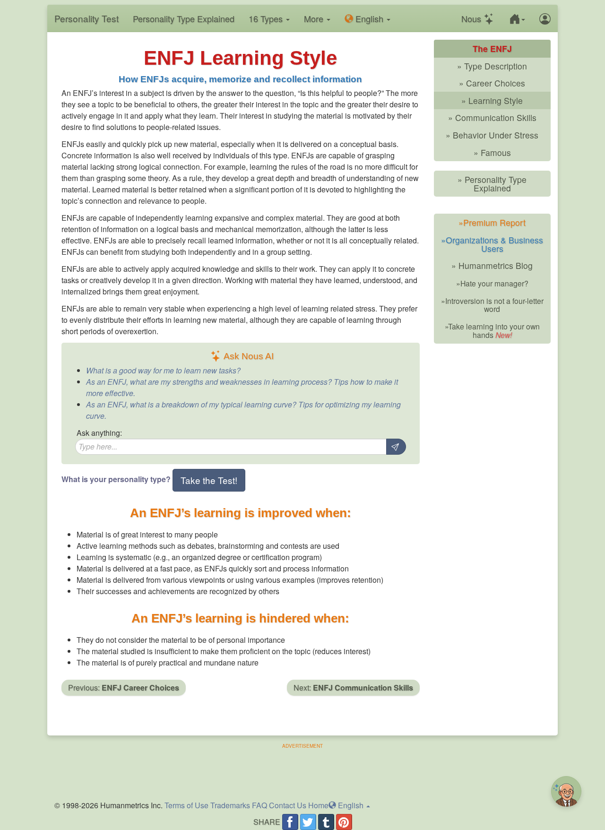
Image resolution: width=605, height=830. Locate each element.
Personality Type (183, 18)
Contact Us (287, 805)
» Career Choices (492, 83)
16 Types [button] (267, 18)
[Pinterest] (344, 822)
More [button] (315, 18)
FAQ (259, 805)
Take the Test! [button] (209, 480)
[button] (517, 18)
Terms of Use (186, 805)
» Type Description (492, 66)
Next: (353, 687)
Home (318, 805)
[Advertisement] (302, 771)
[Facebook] (290, 822)
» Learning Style (492, 100)
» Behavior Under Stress (492, 135)
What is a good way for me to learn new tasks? (163, 370)
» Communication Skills (492, 117)
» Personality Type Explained (492, 183)
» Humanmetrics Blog (492, 265)
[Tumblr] (326, 822)
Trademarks (230, 805)
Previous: (123, 687)
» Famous (492, 152)
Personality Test (86, 18)
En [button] (368, 18)
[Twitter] (308, 822)
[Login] (545, 18)
